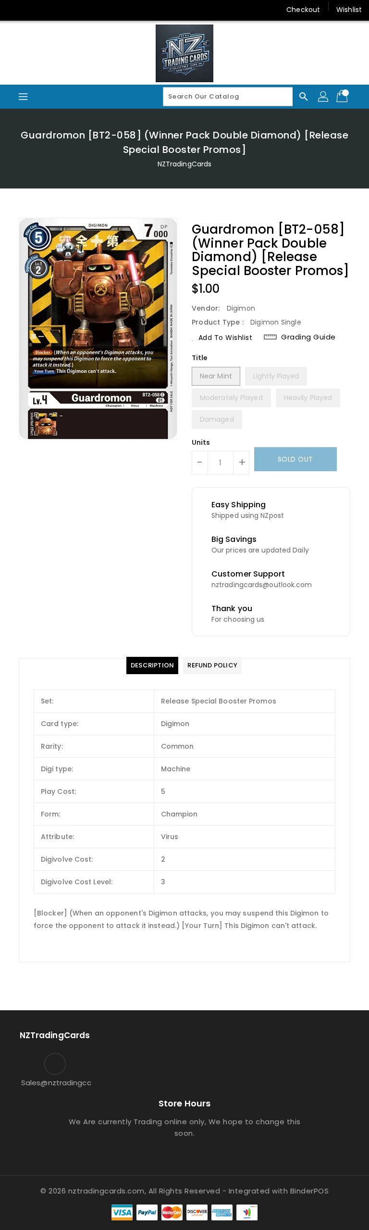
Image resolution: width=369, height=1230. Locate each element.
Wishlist (349, 9)
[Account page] (323, 96)
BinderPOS (309, 1191)
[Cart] (343, 96)
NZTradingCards (184, 164)
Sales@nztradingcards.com (54, 1083)
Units (201, 442)
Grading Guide (308, 337)
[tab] (152, 665)
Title (200, 358)
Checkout (303, 9)
